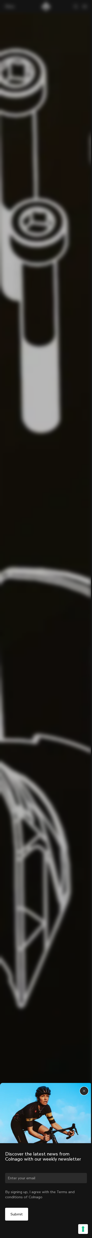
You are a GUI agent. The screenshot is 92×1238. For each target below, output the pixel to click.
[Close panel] (84, 1091)
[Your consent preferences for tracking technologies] (83, 1229)
